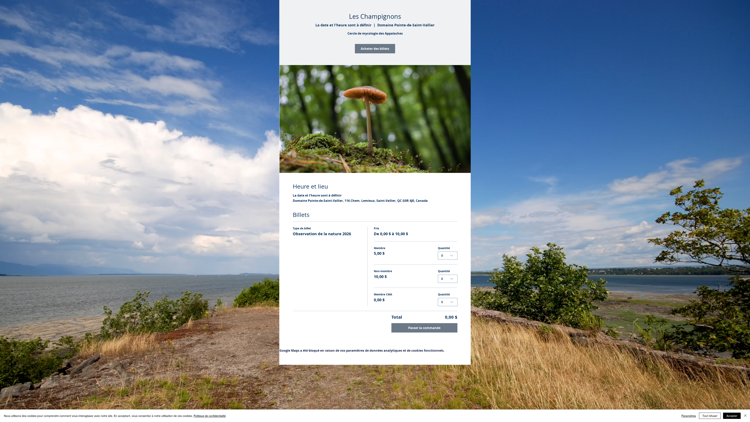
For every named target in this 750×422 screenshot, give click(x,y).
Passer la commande (424, 328)
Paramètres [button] (688, 416)
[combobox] (447, 255)
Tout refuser (709, 416)
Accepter (731, 416)
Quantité (444, 248)
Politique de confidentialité (210, 416)
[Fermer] (745, 416)
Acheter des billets (375, 48)
